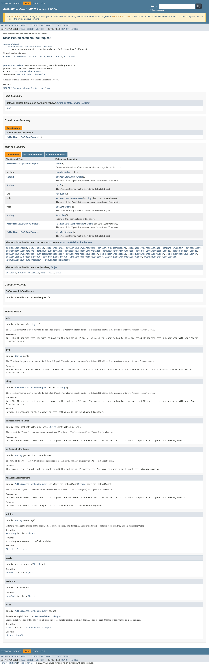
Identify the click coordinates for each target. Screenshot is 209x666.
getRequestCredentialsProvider (82, 251)
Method (40, 29)
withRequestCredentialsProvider (123, 257)
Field (22, 29)
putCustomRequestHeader (50, 254)
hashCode (61, 194)
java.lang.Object (11, 44)
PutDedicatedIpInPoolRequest (22, 137)
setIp (59, 207)
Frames (35, 25)
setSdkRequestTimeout (55, 257)
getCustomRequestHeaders (112, 248)
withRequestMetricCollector (160, 257)
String (10, 177)
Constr (30, 29)
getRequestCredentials (49, 251)
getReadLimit (193, 248)
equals (59, 172)
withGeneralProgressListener (86, 257)
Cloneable (69, 56)
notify (22, 272)
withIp (59, 232)
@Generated (9, 65)
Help (42, 3)
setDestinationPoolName (69, 198)
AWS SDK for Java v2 (122, 16)
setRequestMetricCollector (181, 254)
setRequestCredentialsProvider (146, 254)
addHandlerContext (16, 248)
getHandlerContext (173, 248)
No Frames (46, 25)
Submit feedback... (157, 10)
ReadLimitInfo (37, 56)
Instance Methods (32, 154)
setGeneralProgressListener (82, 254)
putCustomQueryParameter (20, 254)
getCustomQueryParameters (80, 248)
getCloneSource (54, 248)
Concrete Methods (56, 154)
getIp (59, 185)
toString (61, 215)
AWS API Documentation (16, 88)
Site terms (13, 663)
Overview (6, 3)
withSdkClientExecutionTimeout (23, 260)
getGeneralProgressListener (144, 248)
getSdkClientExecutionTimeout (153, 251)
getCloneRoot (36, 248)
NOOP (8, 108)
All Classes (64, 25)
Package (17, 3)
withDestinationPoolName (70, 224)
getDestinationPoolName (69, 177)
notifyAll (33, 272)
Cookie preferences (26, 663)
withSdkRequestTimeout (57, 260)
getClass (11, 272)
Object (68, 172)
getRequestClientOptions (20, 251)
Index (35, 3)
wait (43, 272)
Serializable (54, 56)
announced (15, 16)
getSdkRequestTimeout (184, 251)
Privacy (4, 663)
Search (153, 6)
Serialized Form (40, 88)
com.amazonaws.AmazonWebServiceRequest (30, 46)
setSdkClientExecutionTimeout (23, 257)
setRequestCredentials (113, 254)
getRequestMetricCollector (118, 251)
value (20, 65)
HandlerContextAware (14, 56)
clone (59, 163)
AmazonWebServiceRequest (27, 71)
